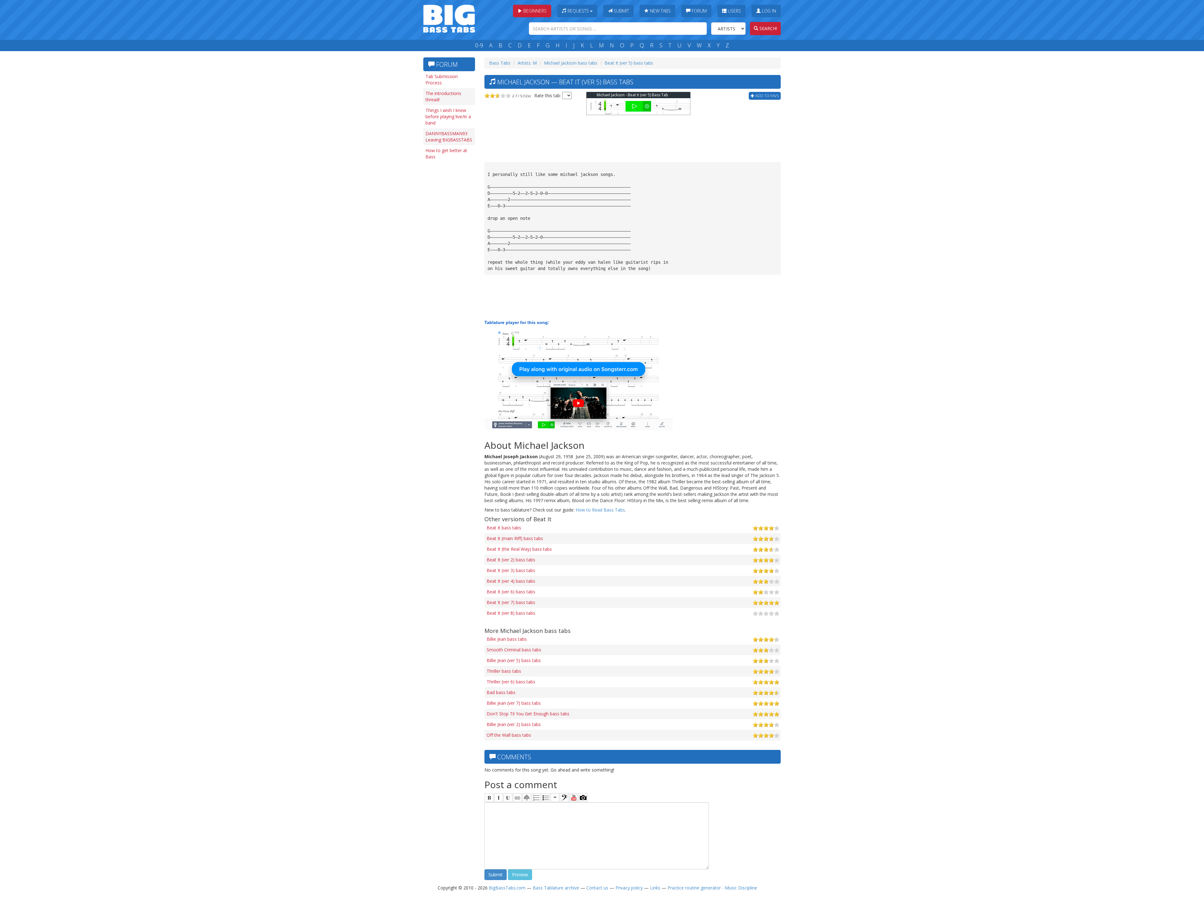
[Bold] (489, 797)
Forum (698, 11)
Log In (768, 11)
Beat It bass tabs (504, 528)
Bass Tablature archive (556, 888)
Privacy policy (629, 888)
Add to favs (766, 95)
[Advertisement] (448, 259)
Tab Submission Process (441, 79)
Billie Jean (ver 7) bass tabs (514, 703)
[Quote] (555, 797)
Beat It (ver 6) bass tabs (511, 592)
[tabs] (564, 797)
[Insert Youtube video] (573, 797)
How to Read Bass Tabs (600, 510)
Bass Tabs (499, 63)
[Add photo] (583, 797)
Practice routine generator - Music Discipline (712, 888)
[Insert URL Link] (517, 797)
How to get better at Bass (446, 153)
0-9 (479, 45)
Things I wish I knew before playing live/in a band (448, 116)
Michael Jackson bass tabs (570, 63)
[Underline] (508, 797)
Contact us (597, 888)
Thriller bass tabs (504, 671)
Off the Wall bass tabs (509, 735)
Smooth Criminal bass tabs (514, 650)
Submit (620, 11)
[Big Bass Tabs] (449, 18)
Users (733, 11)
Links (655, 888)
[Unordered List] (545, 797)
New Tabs (660, 11)
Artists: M (527, 63)
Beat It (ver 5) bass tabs (629, 63)
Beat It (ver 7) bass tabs (511, 602)
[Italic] (498, 797)
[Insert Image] (526, 797)
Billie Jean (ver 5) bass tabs (514, 660)
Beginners (534, 11)
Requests (578, 11)
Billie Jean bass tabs (507, 639)
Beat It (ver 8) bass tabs (511, 613)
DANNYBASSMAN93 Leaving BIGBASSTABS (448, 136)
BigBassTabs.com (507, 888)
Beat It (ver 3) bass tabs (511, 570)
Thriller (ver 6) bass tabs (511, 682)
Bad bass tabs (501, 692)
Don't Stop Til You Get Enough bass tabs (528, 714)
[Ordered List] (536, 797)
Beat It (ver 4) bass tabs (511, 581)
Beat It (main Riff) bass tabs (515, 538)
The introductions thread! (443, 96)
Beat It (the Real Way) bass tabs (519, 549)
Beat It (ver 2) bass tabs (511, 560)
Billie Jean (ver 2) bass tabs (514, 724)
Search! (767, 28)
